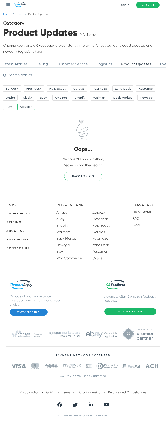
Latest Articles (15, 64)
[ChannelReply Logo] (20, 4)
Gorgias (98, 232)
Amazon (63, 212)
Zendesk (98, 212)
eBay (60, 219)
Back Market (66, 238)
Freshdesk (100, 219)
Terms (66, 392)
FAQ (135, 218)
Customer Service (72, 64)
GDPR (50, 392)
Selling (42, 64)
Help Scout (101, 225)
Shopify (62, 225)
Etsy (59, 251)
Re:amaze (100, 238)
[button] (83, 176)
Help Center (141, 212)
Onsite (97, 258)
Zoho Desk (100, 245)
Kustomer (99, 251)
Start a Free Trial (28, 312)
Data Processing (89, 392)
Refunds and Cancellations (127, 392)
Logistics (104, 64)
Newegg (63, 245)
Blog (19, 14)
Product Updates (136, 64)
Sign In (125, 4)
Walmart (63, 232)
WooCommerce (69, 258)
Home (7, 14)
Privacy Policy (29, 392)
